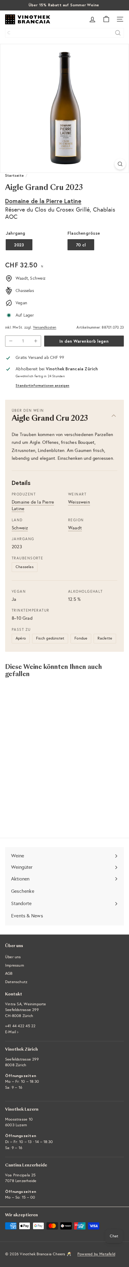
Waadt (75, 528)
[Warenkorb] (106, 19)
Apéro (21, 638)
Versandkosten (44, 327)
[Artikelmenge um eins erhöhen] (35, 341)
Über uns (13, 957)
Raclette (105, 638)
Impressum (14, 965)
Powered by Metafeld (96, 1254)
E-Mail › (12, 1032)
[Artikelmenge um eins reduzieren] (10, 341)
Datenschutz (16, 982)
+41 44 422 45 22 (20, 1026)
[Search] (118, 33)
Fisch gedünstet (50, 638)
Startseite (14, 175)
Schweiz (20, 528)
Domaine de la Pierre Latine (43, 201)
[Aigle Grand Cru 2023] (43, 742)
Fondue (80, 638)
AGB (9, 973)
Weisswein (79, 502)
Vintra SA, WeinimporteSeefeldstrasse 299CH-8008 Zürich (25, 1010)
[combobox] (64, 33)
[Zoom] (120, 164)
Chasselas (25, 566)
